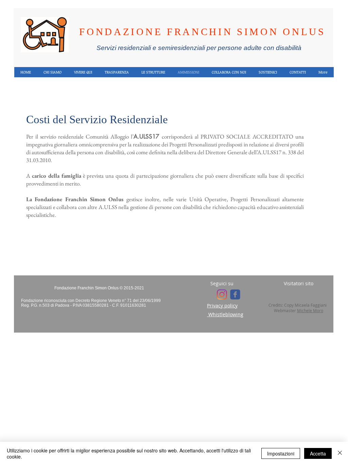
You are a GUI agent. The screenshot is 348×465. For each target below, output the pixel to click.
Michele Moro (310, 310)
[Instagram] (222, 294)
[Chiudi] (340, 453)
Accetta (318, 453)
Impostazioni (280, 453)
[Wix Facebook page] (235, 294)
